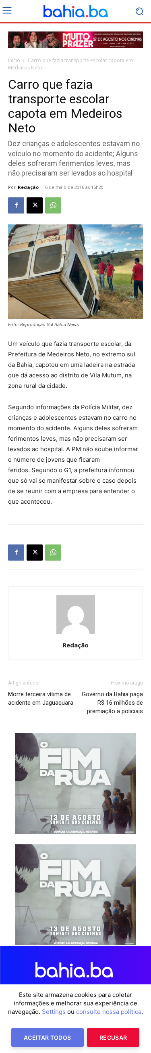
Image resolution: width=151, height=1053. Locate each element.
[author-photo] (75, 633)
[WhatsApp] (53, 205)
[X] (35, 205)
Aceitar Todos (47, 1037)
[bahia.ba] (75, 11)
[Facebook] (16, 205)
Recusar (113, 1037)
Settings (54, 1011)
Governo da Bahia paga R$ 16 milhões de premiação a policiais (112, 703)
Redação (28, 187)
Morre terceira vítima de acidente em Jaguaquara (40, 698)
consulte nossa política (108, 1011)
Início (14, 60)
